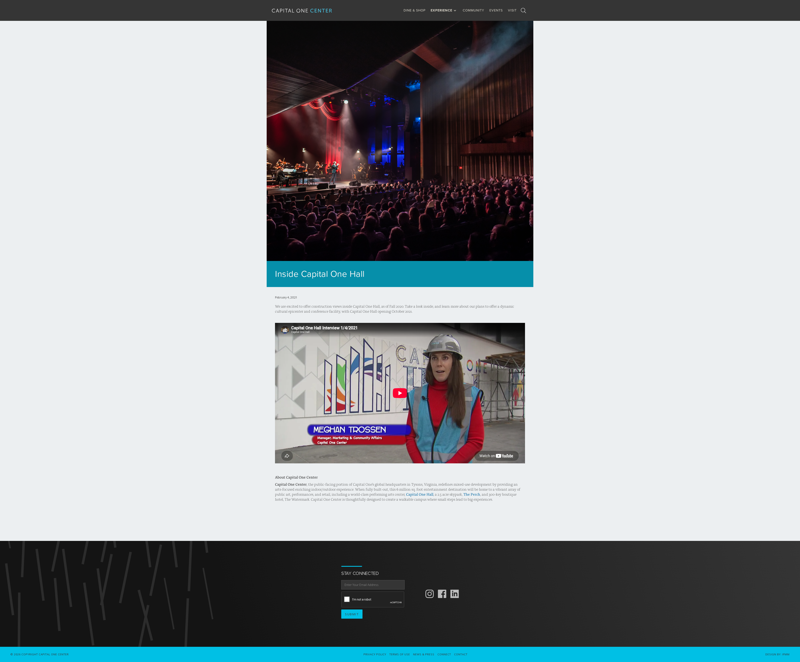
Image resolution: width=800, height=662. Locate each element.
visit (512, 10)
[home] (305, 10)
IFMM (786, 654)
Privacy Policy (375, 654)
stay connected (360, 573)
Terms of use (399, 654)
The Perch (471, 494)
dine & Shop (414, 10)
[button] (445, 10)
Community (473, 10)
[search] (523, 10)
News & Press (423, 654)
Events (496, 10)
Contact (461, 654)
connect (444, 654)
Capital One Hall (419, 494)
